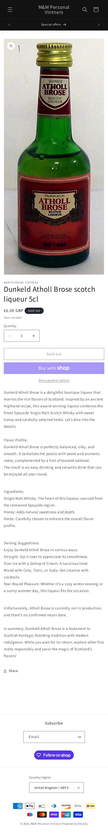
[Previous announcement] (9, 24)
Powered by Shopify (75, 823)
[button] (10, 9)
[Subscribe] (79, 737)
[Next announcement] (98, 24)
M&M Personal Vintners (46, 823)
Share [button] (13, 670)
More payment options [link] (54, 380)
